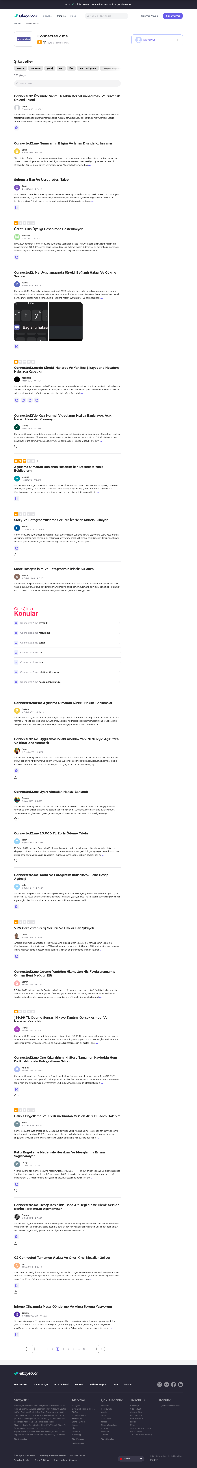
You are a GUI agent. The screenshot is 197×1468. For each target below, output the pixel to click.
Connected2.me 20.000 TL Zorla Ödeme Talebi (51, 833)
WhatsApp (76, 1435)
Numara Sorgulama (109, 1425)
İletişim (128, 1384)
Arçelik (104, 1412)
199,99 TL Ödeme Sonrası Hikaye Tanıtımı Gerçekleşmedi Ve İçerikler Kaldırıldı (60, 1019)
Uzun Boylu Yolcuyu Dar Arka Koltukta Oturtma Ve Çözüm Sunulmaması (40, 1415)
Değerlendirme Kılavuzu (65, 1460)
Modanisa (105, 1406)
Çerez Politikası (41, 1460)
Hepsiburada (106, 1409)
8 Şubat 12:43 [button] (27, 1031)
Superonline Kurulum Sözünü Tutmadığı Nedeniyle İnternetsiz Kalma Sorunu (40, 1435)
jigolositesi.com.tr (79, 1415)
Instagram (76, 1406)
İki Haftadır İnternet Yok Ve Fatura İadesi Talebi (34, 1422)
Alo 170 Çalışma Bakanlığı (141, 1435)
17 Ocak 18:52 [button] (27, 1165)
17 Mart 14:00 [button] (27, 109)
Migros (104, 1422)
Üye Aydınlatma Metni (25, 1456)
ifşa (71, 68)
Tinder (75, 1428)
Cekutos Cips (136, 1412)
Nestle (133, 1422)
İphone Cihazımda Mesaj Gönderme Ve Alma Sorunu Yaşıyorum (63, 1306)
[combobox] (106, 16)
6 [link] (74, 1349)
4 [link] (63, 1349)
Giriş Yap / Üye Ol (150, 16)
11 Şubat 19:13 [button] (27, 801)
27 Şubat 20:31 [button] (28, 529)
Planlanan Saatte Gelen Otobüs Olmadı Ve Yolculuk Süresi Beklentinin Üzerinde (40, 1425)
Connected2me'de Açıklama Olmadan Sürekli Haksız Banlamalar (63, 703)
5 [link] (68, 1349)
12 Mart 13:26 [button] (27, 189)
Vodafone (105, 1431)
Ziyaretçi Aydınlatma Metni (53, 1456)
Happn (75, 1425)
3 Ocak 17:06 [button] (27, 1267)
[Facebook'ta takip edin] (173, 1384)
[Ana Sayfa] (26, 16)
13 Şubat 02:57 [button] (28, 752)
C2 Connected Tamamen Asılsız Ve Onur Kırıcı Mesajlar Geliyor (62, 1257)
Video (73, 16)
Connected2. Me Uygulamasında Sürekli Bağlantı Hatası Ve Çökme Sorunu (65, 274)
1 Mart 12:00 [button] (27, 480)
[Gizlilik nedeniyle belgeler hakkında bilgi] (16, 127)
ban (61, 68)
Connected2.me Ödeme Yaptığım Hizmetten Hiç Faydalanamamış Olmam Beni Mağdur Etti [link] (64, 973)
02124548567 (136, 1409)
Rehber (79, 1384)
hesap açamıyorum (112, 68)
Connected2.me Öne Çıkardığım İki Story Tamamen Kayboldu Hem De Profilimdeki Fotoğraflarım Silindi (65, 1059)
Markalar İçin (41, 1384)
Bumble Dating (78, 1422)
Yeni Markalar (78, 1443)
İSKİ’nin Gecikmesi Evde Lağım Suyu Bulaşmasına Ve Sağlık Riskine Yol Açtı (40, 1412)
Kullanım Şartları (77, 1456)
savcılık (20, 68)
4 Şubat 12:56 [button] (27, 1071)
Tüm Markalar (78, 1439)
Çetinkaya (134, 1406)
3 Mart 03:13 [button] (27, 429)
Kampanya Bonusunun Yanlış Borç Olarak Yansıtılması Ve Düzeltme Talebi (40, 1406)
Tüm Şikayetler (20, 1439)
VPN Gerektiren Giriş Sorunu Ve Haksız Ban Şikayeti (54, 928)
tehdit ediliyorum (87, 68)
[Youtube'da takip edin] (166, 1384)
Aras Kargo (106, 1419)
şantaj (50, 68)
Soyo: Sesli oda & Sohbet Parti (84, 1409)
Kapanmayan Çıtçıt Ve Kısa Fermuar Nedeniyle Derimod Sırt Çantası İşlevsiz (40, 1431)
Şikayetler (47, 16)
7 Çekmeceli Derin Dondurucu (171, 1406)
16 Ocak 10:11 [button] (27, 1218)
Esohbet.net (77, 1419)
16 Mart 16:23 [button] (27, 153)
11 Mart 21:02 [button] (27, 238)
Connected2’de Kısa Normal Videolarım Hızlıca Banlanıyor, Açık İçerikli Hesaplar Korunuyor (62, 417)
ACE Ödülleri (61, 1384)
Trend (61, 16)
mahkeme (35, 68)
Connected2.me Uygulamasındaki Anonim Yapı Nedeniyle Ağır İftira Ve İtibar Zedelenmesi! (66, 741)
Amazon (104, 1435)
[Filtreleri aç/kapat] (118, 75)
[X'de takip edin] (159, 1384)
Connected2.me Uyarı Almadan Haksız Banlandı (51, 792)
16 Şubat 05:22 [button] (28, 712)
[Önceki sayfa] (30, 1349)
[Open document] (16, 400)
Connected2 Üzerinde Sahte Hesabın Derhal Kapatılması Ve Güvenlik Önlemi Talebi (67, 98)
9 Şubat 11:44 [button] (27, 985)
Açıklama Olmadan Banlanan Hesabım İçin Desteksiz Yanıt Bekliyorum (58, 468)
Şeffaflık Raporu (98, 1384)
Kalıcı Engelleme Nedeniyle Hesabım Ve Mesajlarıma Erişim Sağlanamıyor (59, 1154)
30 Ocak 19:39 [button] (28, 1125)
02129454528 (136, 1415)
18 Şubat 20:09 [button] (28, 578)
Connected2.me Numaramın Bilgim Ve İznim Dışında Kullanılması (63, 143)
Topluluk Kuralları (22, 1460)
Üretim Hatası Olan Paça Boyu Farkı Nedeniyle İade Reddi (38, 1428)
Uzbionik (134, 1425)
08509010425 (136, 1419)
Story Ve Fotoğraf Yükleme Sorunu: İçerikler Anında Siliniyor (61, 520)
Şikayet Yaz (174, 16)
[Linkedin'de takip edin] (180, 1384)
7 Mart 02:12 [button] (27, 381)
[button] (26, 223)
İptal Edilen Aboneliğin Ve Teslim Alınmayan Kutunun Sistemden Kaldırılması (40, 1419)
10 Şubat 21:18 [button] (28, 843)
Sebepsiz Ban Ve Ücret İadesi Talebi (42, 179)
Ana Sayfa (17, 23)
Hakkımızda (20, 1384)
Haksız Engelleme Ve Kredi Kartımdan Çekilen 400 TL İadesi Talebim (67, 1116)
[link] (16, 446)
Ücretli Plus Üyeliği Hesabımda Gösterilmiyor (48, 229)
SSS (116, 1384)
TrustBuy (154, 1460)
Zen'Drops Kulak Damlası (140, 1428)
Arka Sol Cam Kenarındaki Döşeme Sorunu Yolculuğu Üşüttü (40, 1409)
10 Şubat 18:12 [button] (28, 888)
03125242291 (136, 1431)
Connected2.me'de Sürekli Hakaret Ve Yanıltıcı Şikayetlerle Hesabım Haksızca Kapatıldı (66, 369)
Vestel (104, 1415)
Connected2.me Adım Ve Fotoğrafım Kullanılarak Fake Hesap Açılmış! (61, 877)
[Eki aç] (31, 321)
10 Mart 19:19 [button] (27, 286)
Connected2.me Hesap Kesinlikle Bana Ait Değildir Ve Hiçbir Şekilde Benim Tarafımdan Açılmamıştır (66, 1207)
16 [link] (84, 1349)
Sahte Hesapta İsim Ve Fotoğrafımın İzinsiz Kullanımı (54, 569)
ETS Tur (104, 1428)
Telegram (76, 1431)
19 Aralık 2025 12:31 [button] (30, 1316)
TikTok (75, 1412)
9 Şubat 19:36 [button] (27, 937)
